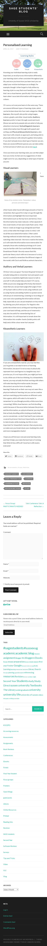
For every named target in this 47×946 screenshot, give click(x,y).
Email (6, 571)
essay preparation (13, 479)
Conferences (8, 755)
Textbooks (36, 685)
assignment (27, 474)
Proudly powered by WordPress (18, 939)
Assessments (12, 467)
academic (9, 653)
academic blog (24, 653)
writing (11, 698)
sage (34, 677)
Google (18, 665)
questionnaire (19, 673)
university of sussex (29, 695)
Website (6, 578)
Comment (7, 532)
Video (5, 864)
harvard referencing (27, 666)
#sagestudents (11, 474)
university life (12, 694)
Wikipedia (6, 698)
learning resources (16, 669)
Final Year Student (10, 773)
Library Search (34, 669)
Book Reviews (8, 749)
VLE (4, 870)
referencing (29, 672)
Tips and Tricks (9, 858)
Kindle (36, 666)
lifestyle (5, 672)
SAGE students (8, 834)
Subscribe (9, 632)
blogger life (19, 658)
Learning (29, 479)
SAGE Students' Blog (23, 10)
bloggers (29, 657)
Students (22, 681)
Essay (5, 662)
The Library (9, 689)
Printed (6, 816)
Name (6, 564)
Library (6, 804)
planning (11, 673)
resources (8, 676)
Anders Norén (33, 942)
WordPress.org (9, 928)
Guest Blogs (7, 792)
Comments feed (9, 922)
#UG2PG (6, 725)
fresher (10, 665)
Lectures (25, 669)
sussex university (20, 685)
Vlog (5, 876)
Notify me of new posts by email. (17, 584)
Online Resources (9, 810)
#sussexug (31, 648)
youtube (16, 698)
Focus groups (8, 779)
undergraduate (22, 690)
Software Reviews (10, 846)
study (27, 488)
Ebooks (38, 657)
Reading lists (8, 822)
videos (40, 695)
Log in (5, 910)
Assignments (8, 743)
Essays (20, 467)
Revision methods (12, 488)
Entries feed (7, 916)
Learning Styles (12, 483)
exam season (34, 662)
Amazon (37, 654)
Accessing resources (11, 731)
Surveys (6, 852)
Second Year (9, 681)
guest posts (7, 798)
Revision (26, 467)
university (35, 689)
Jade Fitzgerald (22, 49)
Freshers (6, 786)
